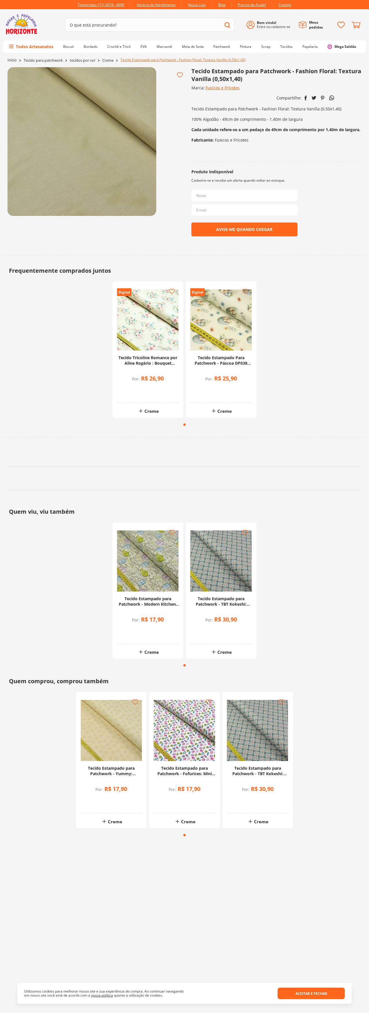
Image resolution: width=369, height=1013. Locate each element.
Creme (108, 60)
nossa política (102, 995)
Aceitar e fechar (311, 993)
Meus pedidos (316, 25)
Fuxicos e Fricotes (223, 88)
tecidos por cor (82, 60)
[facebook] (305, 98)
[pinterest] (323, 98)
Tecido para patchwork (43, 60)
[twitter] (314, 98)
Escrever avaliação (184, 501)
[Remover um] (134, 393)
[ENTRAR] (270, 25)
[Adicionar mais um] (134, 389)
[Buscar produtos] (227, 25)
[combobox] (149, 25)
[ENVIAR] (244, 229)
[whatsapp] (331, 97)
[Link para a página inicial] (12, 60)
